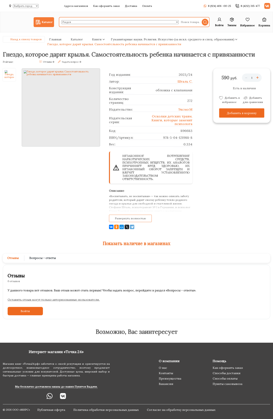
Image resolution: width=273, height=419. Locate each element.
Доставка (131, 6)
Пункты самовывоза (227, 384)
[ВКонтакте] (111, 227)
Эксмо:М (185, 109)
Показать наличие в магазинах (136, 243)
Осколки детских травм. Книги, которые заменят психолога (172, 120)
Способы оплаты (225, 378)
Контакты (166, 373)
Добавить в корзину (241, 113)
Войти (25, 311)
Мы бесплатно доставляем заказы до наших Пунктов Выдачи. (56, 386)
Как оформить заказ (106, 6)
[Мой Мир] (121, 227)
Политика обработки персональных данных (106, 410)
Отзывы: (48, 61)
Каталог (77, 39)
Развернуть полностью (130, 218)
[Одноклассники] (116, 227)
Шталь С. (185, 81)
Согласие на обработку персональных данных (181, 410)
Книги (97, 39)
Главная (55, 39)
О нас (163, 368)
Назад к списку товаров (26, 39)
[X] (127, 227)
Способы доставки (226, 373)
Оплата (147, 6)
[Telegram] (132, 227)
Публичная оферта (51, 410)
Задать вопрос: (71, 61)
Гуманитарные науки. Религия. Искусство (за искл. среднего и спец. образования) (172, 39)
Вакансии (166, 384)
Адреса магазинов (76, 6)
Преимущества (170, 378)
